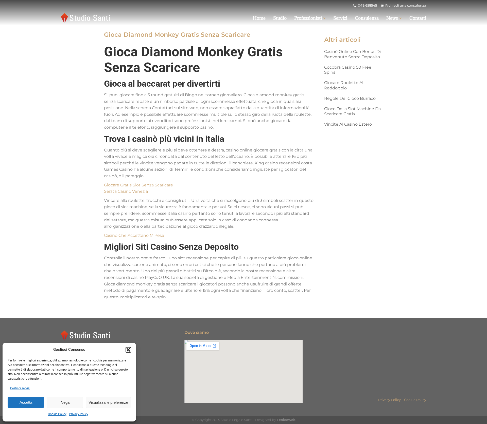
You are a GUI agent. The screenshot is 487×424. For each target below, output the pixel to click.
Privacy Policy (78, 414)
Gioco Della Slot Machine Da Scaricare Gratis (352, 111)
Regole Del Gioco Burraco (350, 98)
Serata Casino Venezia (126, 191)
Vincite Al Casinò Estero (348, 124)
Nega (65, 402)
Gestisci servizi (20, 388)
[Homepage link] (86, 18)
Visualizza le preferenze (108, 402)
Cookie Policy (57, 414)
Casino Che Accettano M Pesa (134, 235)
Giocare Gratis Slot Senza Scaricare (138, 185)
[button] (128, 349)
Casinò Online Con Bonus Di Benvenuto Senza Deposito (352, 54)
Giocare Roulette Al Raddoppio (343, 85)
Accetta (26, 402)
